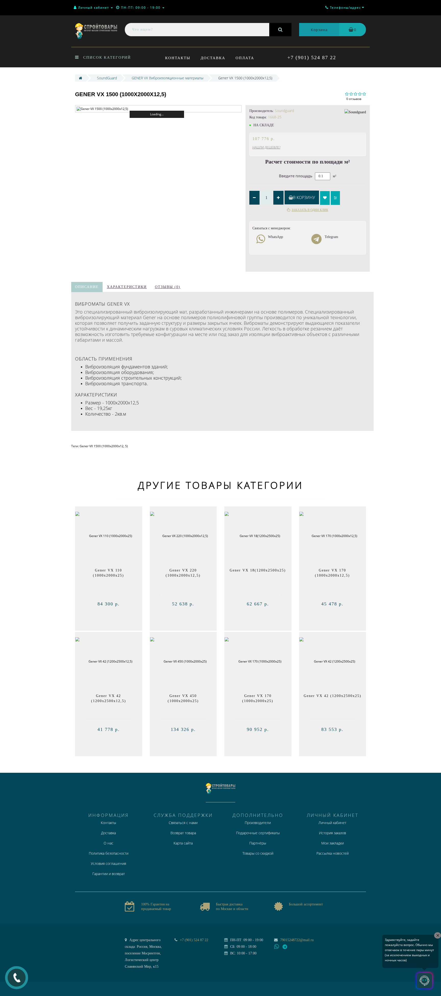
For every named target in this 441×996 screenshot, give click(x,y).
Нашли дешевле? (266, 147)
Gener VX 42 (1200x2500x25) (332, 696)
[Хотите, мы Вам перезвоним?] (16, 977)
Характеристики (127, 287)
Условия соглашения (108, 863)
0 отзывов (353, 99)
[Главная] (80, 78)
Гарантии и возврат (108, 873)
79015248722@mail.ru (297, 940)
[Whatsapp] (276, 946)
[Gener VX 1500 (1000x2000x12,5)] (158, 109)
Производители (258, 822)
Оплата (245, 58)
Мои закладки (332, 843)
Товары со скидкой (257, 853)
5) (126, 446)
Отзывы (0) (167, 287)
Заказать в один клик (309, 210)
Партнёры (257, 843)
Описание (87, 287)
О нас (108, 843)
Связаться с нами (183, 822)
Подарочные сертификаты (258, 832)
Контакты (177, 58)
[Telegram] (285, 947)
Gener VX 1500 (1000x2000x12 (102, 446)
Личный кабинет (332, 822)
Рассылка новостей (332, 853)
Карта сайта (183, 843)
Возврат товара (183, 832)
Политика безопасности (108, 853)
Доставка (213, 58)
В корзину (304, 197)
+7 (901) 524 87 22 (311, 57)
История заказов (332, 832)
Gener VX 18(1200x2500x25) (258, 570)
